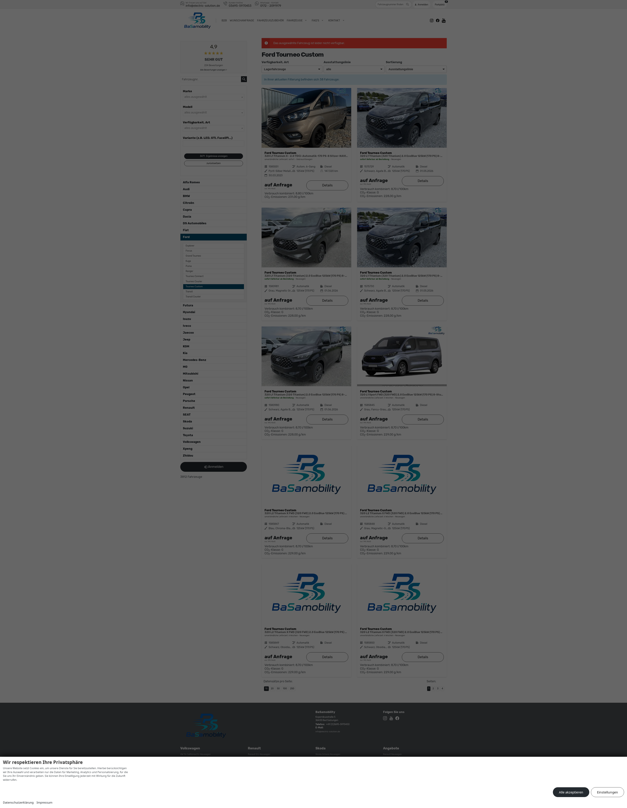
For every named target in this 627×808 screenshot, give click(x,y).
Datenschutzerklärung (18, 802)
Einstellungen (607, 792)
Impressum (44, 802)
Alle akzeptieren (571, 792)
